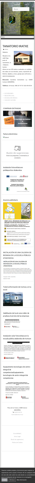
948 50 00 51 (18, 412)
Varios (6, 49)
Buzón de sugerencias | (17, 439)
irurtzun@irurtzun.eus (17, 414)
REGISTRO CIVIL (9, 95)
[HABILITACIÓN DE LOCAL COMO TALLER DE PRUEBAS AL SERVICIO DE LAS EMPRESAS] (12, 319)
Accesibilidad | (17, 433)
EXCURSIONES (8, 93)
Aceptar (4, 480)
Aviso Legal (17, 436)
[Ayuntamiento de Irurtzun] (12, 23)
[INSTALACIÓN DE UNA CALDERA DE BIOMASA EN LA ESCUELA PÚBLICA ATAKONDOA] (17, 261)
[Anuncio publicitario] (17, 203)
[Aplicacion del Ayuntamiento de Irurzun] (13, 293)
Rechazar (12, 480)
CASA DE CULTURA (10, 100)
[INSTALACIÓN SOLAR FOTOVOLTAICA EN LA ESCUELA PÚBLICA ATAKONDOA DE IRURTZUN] (17, 342)
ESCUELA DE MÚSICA (10, 98)
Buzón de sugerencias (17, 153)
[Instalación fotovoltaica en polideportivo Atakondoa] (17, 173)
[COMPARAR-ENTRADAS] (17, 112)
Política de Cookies (17, 442)
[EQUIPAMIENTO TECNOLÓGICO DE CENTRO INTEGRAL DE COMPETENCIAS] (17, 381)
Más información (22, 480)
